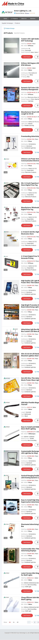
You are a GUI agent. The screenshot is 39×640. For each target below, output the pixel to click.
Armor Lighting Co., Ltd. (22, 11)
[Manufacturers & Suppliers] (13, 3)
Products (15, 18)
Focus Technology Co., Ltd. (23, 632)
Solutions (32, 18)
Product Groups (9, 28)
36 (13, 622)
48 (17, 622)
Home (5, 18)
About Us (23, 18)
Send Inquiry (26, 57)
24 (10, 622)
